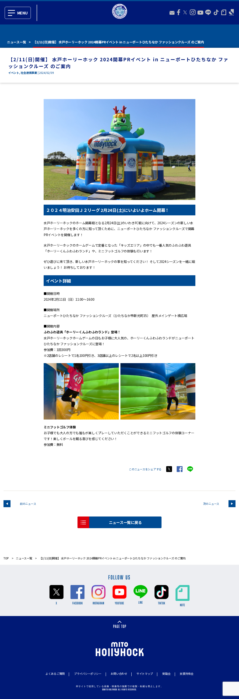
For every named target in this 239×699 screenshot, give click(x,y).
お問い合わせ (119, 673)
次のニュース (211, 504)
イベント (13, 73)
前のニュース (28, 504)
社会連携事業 (29, 73)
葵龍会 (166, 673)
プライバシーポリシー (87, 673)
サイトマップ (145, 673)
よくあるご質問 (55, 673)
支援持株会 (186, 673)
